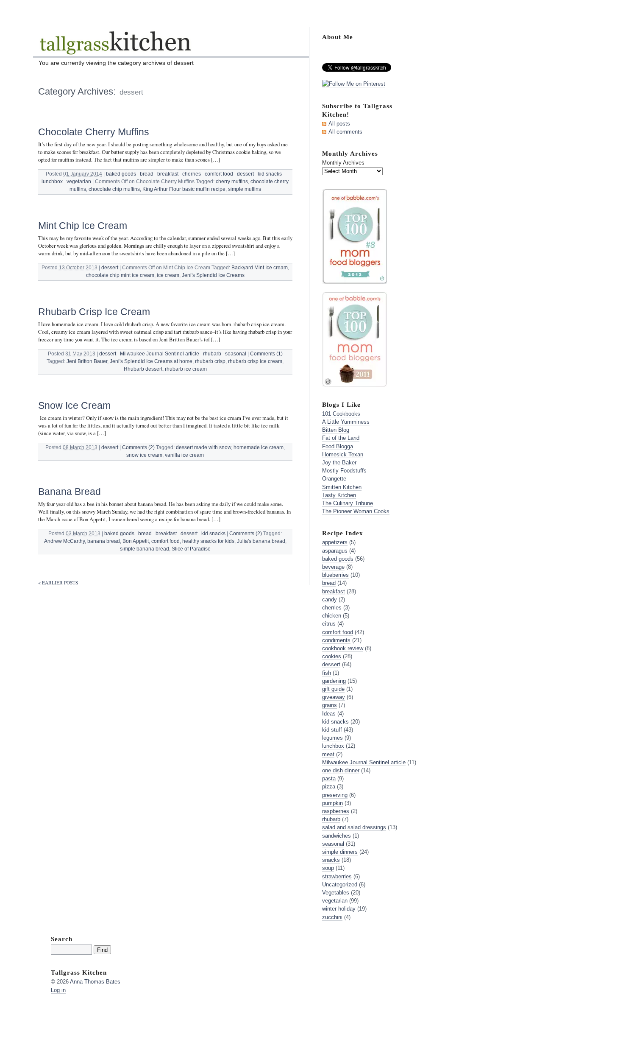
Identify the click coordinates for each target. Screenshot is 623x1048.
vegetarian (79, 181)
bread (146, 173)
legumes (332, 738)
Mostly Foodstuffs (344, 470)
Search (61, 938)
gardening (334, 681)
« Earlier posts (58, 582)
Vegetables (335, 892)
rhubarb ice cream (186, 369)
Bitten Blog (335, 430)
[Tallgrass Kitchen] (114, 48)
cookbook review (342, 648)
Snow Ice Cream (74, 405)
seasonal (235, 353)
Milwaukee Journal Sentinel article (159, 353)
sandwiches (336, 836)
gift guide (333, 689)
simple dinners (340, 852)
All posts (339, 123)
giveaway (333, 697)
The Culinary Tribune (347, 503)
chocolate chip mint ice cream (120, 275)
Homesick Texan (342, 454)
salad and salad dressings (354, 827)
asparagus (335, 551)
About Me (337, 36)
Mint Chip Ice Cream (82, 225)
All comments (345, 132)
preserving (335, 795)
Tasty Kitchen (339, 495)
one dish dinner (340, 770)
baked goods (121, 173)
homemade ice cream (259, 447)
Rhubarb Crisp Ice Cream (94, 311)
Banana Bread (69, 491)
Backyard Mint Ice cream (259, 267)
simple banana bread (144, 548)
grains (329, 705)
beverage (333, 567)
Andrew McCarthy (64, 541)
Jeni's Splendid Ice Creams (213, 275)
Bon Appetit (135, 541)
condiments (336, 640)
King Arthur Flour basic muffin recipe (183, 189)
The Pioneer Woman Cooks (355, 511)
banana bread (103, 541)
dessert (245, 173)
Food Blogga (337, 446)
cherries (191, 173)
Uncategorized (339, 884)
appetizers (335, 542)
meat (328, 754)
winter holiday (339, 908)
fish (326, 673)
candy (329, 599)
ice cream (168, 275)
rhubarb (212, 353)
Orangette (334, 478)
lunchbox (52, 181)
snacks (331, 860)
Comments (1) (266, 353)
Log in (58, 990)
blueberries (335, 575)
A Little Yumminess (346, 422)
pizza (328, 786)
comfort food (219, 173)
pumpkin (332, 803)
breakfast (167, 173)
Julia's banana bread (261, 541)
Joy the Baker (339, 462)
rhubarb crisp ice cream (255, 361)
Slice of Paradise (191, 548)
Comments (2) (138, 447)
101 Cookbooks (341, 414)
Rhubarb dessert (143, 369)
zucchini (332, 917)
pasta (329, 778)
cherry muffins (232, 181)
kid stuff (332, 730)
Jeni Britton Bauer (87, 361)
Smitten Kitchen (342, 487)
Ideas (329, 713)
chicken (331, 615)
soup (328, 868)
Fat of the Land (340, 438)
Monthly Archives (343, 162)
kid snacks (270, 173)
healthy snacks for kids (208, 541)
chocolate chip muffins (114, 189)
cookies (331, 656)
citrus (329, 623)
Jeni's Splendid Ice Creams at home (151, 361)
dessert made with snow (203, 447)
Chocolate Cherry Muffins (93, 131)
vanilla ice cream (184, 455)
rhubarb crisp (210, 361)
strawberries (337, 876)
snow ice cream (144, 455)
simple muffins (244, 189)
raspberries (335, 811)
